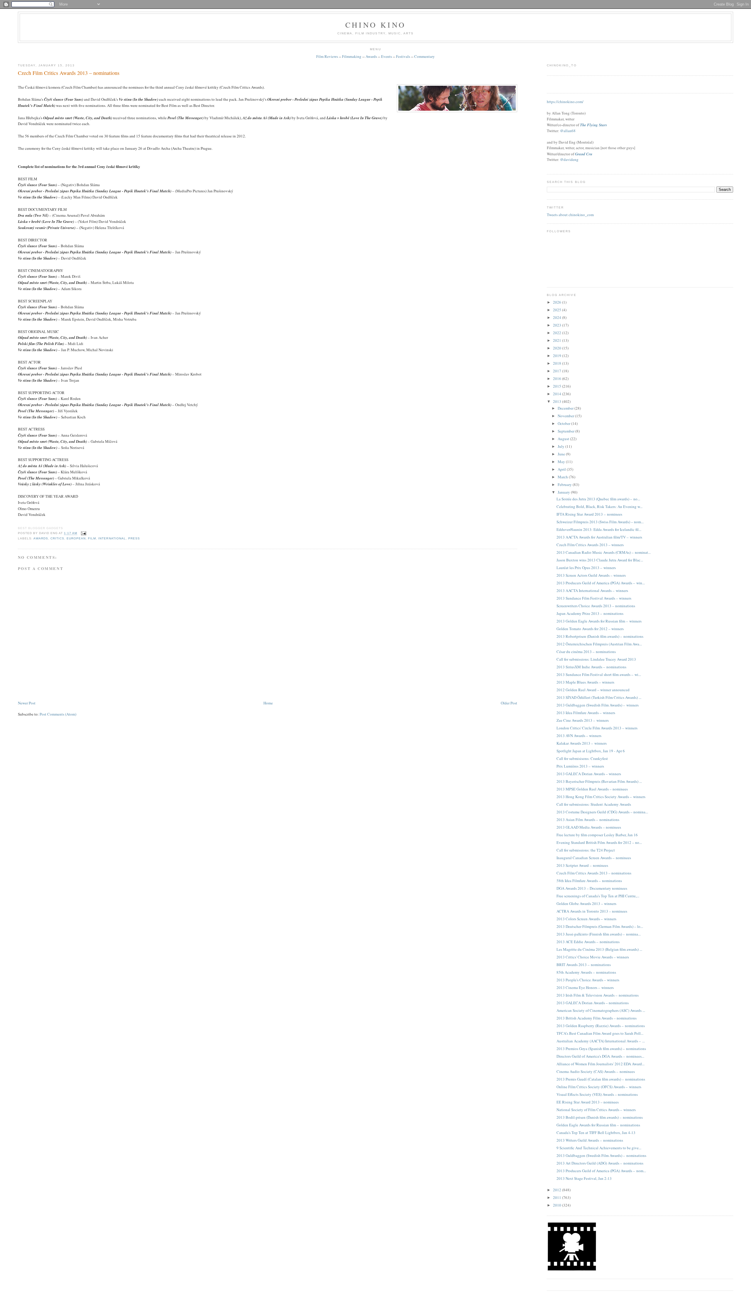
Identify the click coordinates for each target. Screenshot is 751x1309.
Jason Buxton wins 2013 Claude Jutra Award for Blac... (600, 560)
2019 (557, 355)
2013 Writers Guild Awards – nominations (590, 1140)
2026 (557, 302)
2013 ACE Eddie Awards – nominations (588, 941)
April (562, 469)
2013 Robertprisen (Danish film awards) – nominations (600, 636)
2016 (557, 378)
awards (40, 538)
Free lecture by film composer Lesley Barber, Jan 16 (597, 834)
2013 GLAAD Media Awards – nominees (589, 827)
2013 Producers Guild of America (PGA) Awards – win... (601, 582)
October (564, 423)
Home (268, 703)
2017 (557, 370)
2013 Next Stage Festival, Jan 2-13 (584, 1178)
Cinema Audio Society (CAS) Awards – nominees (596, 1071)
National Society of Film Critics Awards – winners (596, 1109)
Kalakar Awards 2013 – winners (582, 743)
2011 (557, 1197)
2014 (557, 393)
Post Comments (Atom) (58, 714)
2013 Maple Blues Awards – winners (585, 682)
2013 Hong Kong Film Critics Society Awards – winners (601, 796)
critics (57, 538)
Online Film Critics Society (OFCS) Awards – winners (599, 1086)
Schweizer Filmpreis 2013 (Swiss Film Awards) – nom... (600, 521)
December (566, 408)
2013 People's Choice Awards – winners (588, 979)
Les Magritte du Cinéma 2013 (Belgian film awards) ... (599, 949)
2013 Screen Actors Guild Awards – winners (591, 575)
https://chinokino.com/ (565, 101)
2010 (557, 1205)
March (563, 476)
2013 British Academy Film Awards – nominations (597, 1018)
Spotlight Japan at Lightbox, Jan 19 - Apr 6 (591, 750)
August (564, 438)
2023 (557, 325)
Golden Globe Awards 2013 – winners (586, 903)
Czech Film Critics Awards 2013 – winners (590, 544)
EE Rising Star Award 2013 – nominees (588, 1102)
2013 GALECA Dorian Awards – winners (589, 773)
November (566, 415)
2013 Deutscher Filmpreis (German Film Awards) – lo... (600, 926)
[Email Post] (82, 533)
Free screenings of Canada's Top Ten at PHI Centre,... (598, 896)
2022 (557, 332)
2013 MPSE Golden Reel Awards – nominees (592, 789)
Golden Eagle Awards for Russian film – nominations (598, 1125)
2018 (557, 363)
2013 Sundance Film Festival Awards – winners (594, 598)
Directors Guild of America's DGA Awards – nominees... (600, 1056)
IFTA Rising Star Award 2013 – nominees (589, 514)
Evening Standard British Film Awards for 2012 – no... (599, 842)
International (112, 538)
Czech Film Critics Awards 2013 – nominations (68, 72)
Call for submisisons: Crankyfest (582, 758)
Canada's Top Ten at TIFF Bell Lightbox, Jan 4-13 (596, 1132)
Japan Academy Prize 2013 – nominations (590, 613)
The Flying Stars (593, 124)
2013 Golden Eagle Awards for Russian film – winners (599, 621)
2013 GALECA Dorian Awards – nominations (593, 1002)
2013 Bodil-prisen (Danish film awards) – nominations (600, 1117)
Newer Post (26, 703)
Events (386, 56)
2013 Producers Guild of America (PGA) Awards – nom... (601, 1170)
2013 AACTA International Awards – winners (592, 590)
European (76, 538)
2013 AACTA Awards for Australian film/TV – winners (599, 537)
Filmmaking (351, 56)
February (565, 484)
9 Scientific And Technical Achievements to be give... (599, 1147)
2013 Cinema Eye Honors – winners (585, 987)
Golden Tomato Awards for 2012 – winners (590, 628)
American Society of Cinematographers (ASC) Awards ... (601, 1010)
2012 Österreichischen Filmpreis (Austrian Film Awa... (599, 644)
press (134, 538)
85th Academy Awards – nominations (586, 972)
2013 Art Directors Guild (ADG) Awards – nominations (600, 1163)
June (562, 454)
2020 (557, 348)
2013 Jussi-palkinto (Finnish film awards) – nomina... (599, 934)
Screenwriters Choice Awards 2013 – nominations (596, 605)
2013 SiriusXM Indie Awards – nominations (591, 666)
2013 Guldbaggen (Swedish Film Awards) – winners (598, 705)
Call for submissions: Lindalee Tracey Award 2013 (596, 659)
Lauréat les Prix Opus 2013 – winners (586, 567)
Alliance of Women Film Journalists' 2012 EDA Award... (601, 1063)
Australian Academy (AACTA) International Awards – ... (601, 1041)
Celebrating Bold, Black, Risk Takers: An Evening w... (599, 506)
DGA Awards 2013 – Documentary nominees (592, 888)
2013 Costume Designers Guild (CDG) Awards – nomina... (602, 812)
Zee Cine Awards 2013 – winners (583, 720)
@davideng (569, 159)
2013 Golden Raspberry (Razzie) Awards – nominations (601, 1025)
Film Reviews (327, 56)
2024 (557, 317)
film (92, 538)
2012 (557, 1189)
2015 (557, 386)
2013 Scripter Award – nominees (582, 865)
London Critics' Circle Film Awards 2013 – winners (597, 728)
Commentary (424, 56)
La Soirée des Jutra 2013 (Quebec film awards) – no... (598, 499)
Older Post (509, 703)
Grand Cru (583, 154)
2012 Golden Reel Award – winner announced (593, 689)
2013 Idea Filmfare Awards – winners (586, 712)
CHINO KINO (375, 25)
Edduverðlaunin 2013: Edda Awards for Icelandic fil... (599, 529)
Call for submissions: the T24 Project (586, 850)
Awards (371, 56)
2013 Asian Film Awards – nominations (588, 819)
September (566, 431)
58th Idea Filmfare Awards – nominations (589, 880)
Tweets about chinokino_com (570, 214)
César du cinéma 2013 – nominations (586, 651)
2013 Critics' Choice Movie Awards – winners (593, 957)
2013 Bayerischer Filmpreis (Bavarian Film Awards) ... (599, 781)
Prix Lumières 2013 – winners (580, 766)
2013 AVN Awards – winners (579, 735)
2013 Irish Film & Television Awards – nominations (598, 995)
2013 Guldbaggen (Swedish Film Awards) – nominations (601, 1155)
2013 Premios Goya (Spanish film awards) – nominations (601, 1048)
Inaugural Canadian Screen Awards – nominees (594, 857)
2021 (557, 340)
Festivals (403, 56)
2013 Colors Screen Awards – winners (586, 918)
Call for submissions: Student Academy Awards (594, 804)
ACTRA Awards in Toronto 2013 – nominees (592, 911)
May (562, 461)
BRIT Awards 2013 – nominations (584, 964)
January (564, 492)
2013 (557, 401)
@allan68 (568, 130)
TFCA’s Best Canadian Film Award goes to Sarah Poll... (600, 1033)
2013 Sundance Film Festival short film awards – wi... (599, 674)
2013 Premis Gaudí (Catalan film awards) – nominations (601, 1079)
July (561, 446)
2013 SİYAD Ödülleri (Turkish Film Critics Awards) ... (599, 697)
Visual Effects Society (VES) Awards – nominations (597, 1094)
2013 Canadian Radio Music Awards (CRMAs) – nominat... (604, 552)
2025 (557, 309)
